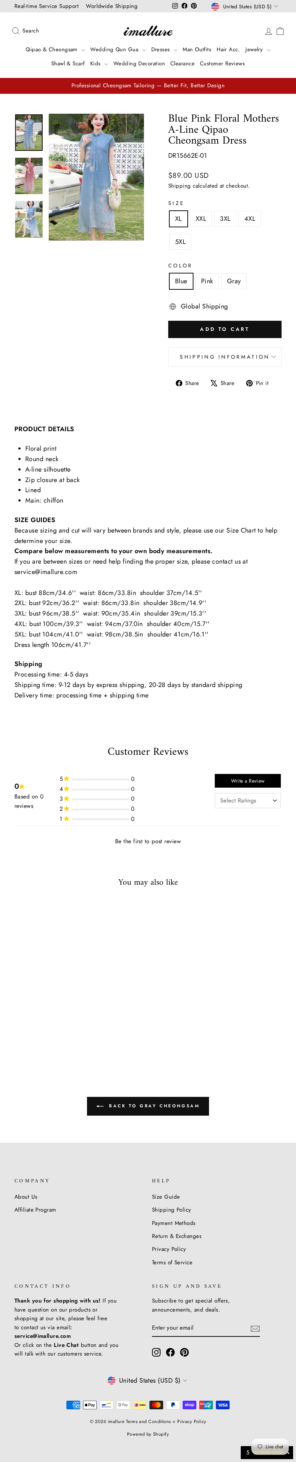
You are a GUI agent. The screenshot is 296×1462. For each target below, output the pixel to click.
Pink (207, 281)
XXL (201, 218)
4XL (249, 218)
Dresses (161, 49)
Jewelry (255, 49)
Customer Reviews (222, 63)
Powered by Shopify (148, 1434)
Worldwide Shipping (112, 6)
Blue (181, 281)
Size (176, 203)
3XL (225, 218)
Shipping (179, 186)
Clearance (182, 63)
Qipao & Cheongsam (52, 49)
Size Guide (166, 1197)
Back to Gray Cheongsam (153, 1105)
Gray (234, 281)
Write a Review (248, 780)
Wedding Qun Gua (115, 49)
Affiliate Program (35, 1210)
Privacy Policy (169, 1249)
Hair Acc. (228, 49)
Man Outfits (197, 49)
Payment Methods (174, 1223)
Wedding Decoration (139, 63)
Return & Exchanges (176, 1236)
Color (180, 265)
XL (178, 218)
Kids (96, 63)
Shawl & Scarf (68, 63)
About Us (26, 1197)
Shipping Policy (171, 1210)
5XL (180, 241)
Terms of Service (172, 1262)
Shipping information (225, 356)
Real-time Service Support (46, 6)
